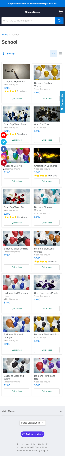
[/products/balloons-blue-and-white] (47, 196)
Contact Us (43, 444)
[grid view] (53, 53)
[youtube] (4, 135)
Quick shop (17, 98)
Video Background (12, 84)
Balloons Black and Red (16, 248)
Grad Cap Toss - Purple (46, 293)
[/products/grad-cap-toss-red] (16, 196)
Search (19, 444)
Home (5, 34)
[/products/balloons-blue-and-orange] (16, 324)
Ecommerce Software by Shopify (32, 450)
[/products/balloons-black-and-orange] (47, 238)
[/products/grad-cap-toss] (47, 114)
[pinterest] (4, 163)
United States (31, 423)
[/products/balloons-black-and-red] (16, 238)
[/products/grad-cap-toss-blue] (16, 114)
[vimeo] (4, 142)
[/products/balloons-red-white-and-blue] (16, 282)
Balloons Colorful (13, 165)
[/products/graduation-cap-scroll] (47, 155)
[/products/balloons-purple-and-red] (47, 365)
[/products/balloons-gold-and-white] (47, 72)
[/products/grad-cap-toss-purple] (47, 282)
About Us (30, 444)
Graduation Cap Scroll (45, 165)
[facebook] (4, 149)
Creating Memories (14, 81)
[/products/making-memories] (16, 71)
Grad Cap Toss (41, 124)
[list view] (60, 53)
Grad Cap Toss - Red (14, 207)
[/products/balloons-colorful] (16, 155)
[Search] (59, 20)
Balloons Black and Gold (46, 334)
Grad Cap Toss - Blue (15, 124)
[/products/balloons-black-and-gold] (47, 324)
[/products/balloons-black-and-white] (16, 365)
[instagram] (4, 156)
